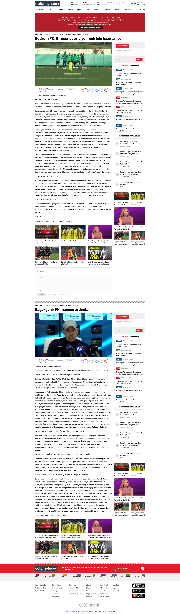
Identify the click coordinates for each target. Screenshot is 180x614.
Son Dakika (39, 10)
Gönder (41, 295)
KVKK (95, 611)
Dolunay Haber (39, 34)
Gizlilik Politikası (82, 611)
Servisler (50, 10)
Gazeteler (127, 10)
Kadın (87, 10)
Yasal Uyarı (112, 611)
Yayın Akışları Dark (58, 588)
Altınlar (88, 585)
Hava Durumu (76, 576)
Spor (79, 10)
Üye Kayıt (116, 588)
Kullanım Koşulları (103, 611)
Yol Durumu (125, 576)
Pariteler (113, 576)
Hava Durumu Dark (41, 585)
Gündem (60, 10)
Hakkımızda (68, 611)
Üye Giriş (116, 585)
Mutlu (58, 515)
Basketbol (53, 34)
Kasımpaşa (44, 515)
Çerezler (90, 611)
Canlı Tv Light (39, 591)
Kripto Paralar (139, 576)
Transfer (67, 221)
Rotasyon (66, 515)
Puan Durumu (90, 576)
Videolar (107, 10)
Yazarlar (117, 10)
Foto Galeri (97, 10)
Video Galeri (104, 588)
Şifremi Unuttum (118, 591)
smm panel (55, 597)
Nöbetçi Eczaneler (58, 591)
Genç (47, 221)
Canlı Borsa (72, 585)
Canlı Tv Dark (56, 585)
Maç (53, 221)
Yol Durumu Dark (40, 588)
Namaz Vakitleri (49, 576)
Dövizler (89, 588)
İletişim (74, 611)
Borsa (37, 576)
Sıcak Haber (104, 597)
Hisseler (102, 576)
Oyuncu (60, 221)
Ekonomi (70, 10)
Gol (37, 515)
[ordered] (60, 294)
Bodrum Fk (39, 221)
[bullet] (62, 294)
